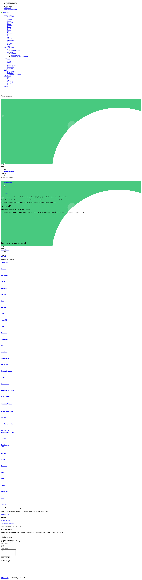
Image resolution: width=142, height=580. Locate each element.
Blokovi (9, 49)
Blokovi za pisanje (15, 50)
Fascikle (9, 34)
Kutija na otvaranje (12, 71)
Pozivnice (9, 37)
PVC (8, 77)
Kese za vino (10, 67)
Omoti (9, 41)
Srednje (9, 61)
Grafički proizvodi (8, 15)
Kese (5, 58)
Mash (8, 80)
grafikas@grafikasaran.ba (10, 9)
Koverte (9, 30)
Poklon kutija (10, 73)
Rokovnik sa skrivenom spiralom (19, 56)
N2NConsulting (5, 578)
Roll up (9, 83)
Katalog (9, 27)
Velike (9, 62)
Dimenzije (10, 68)
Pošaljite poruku (5, 557)
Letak (8, 31)
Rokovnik (13, 53)
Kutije (5, 70)
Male (8, 59)
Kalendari (9, 25)
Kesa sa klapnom (11, 65)
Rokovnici (10, 52)
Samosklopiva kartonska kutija (15, 74)
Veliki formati (7, 76)
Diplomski (10, 22)
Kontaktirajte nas (5, 514)
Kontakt (6, 86)
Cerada (9, 79)
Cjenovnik (10, 19)
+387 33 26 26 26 (5, 520)
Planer (9, 36)
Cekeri (9, 64)
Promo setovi (10, 40)
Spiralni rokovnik (15, 55)
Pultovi (9, 84)
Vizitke (9, 44)
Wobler (9, 46)
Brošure (9, 18)
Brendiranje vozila (12, 82)
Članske (9, 21)
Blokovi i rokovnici (9, 47)
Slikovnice (10, 38)
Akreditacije (10, 16)
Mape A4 (9, 33)
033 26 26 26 (7, 8)
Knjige (9, 28)
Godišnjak (10, 43)
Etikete (9, 24)
